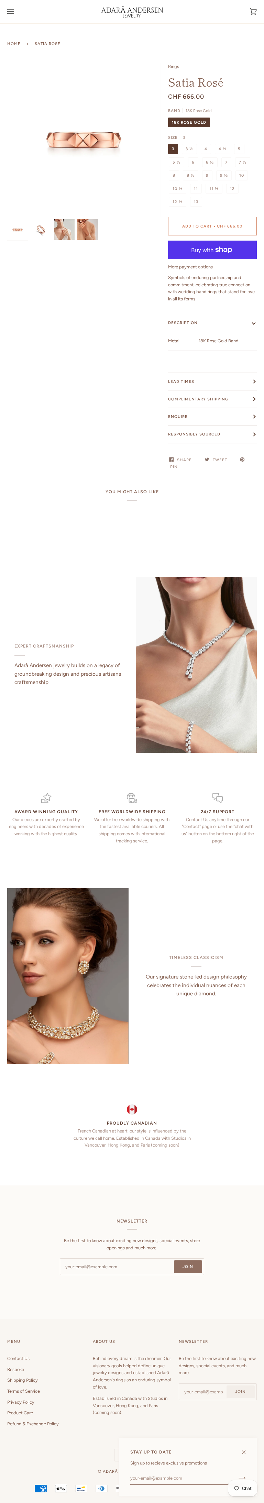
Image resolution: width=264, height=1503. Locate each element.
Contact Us (18, 1358)
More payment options (190, 266)
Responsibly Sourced (194, 434)
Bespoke (15, 1369)
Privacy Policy (20, 1402)
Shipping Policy (22, 1380)
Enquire (178, 416)
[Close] (246, 1449)
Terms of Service (23, 1391)
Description (183, 322)
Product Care (20, 1412)
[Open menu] (17, 11)
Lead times (181, 381)
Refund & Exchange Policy (33, 1423)
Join (188, 1266)
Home (14, 43)
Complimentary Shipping (198, 399)
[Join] (237, 1478)
